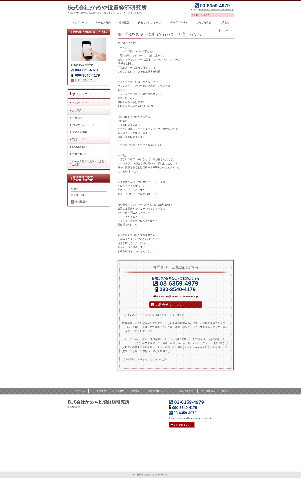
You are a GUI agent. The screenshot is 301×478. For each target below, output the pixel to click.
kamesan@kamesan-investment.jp (216, 9)
